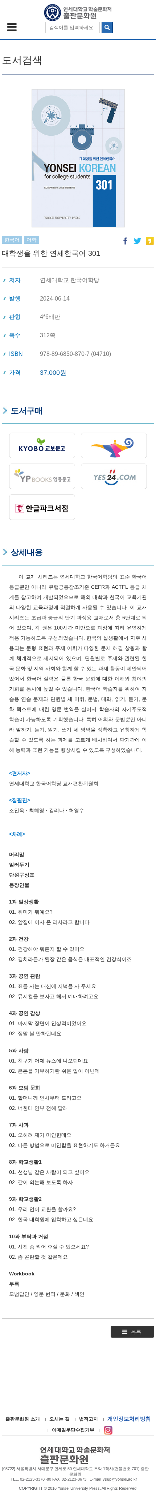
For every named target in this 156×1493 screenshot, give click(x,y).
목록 (136, 1332)
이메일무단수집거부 (73, 1430)
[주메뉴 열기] (12, 27)
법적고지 (88, 1419)
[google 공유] (149, 241)
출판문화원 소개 (22, 1419)
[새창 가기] (108, 1430)
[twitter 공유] (137, 241)
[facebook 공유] (125, 241)
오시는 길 (59, 1419)
